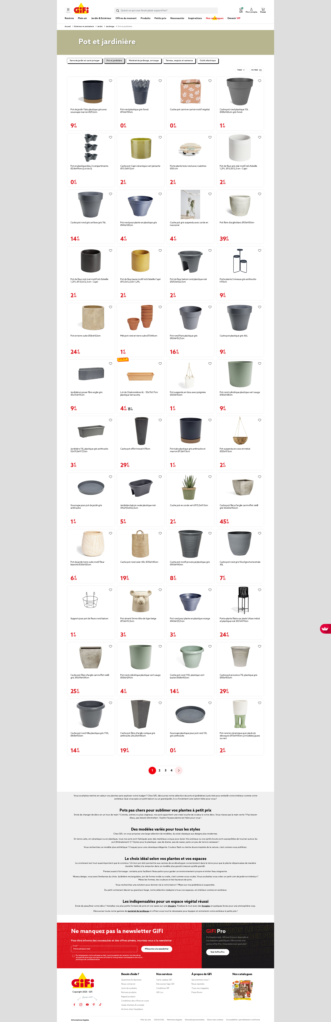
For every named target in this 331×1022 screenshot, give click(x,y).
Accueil (68, 27)
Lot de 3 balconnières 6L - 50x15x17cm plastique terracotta (139, 393)
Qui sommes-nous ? (200, 980)
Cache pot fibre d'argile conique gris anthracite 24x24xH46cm (137, 734)
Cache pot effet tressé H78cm (135, 449)
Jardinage (110, 27)
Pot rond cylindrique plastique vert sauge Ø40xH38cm (240, 393)
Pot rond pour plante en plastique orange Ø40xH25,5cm (190, 620)
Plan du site (146, 1020)
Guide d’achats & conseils (132, 1005)
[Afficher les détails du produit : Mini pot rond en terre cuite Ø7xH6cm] (140, 317)
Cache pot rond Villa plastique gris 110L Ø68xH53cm (89, 734)
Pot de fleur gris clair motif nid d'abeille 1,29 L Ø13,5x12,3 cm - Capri (238, 167)
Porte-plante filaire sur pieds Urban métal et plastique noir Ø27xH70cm (240, 620)
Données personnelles (194, 1020)
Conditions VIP (162, 988)
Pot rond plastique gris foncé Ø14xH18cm (134, 110)
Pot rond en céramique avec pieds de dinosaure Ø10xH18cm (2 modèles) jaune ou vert (240, 736)
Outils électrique (208, 61)
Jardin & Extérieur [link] (101, 18)
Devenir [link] (234, 18)
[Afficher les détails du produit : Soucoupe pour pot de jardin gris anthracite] (91, 487)
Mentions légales (174, 1020)
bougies (206, 906)
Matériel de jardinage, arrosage (144, 61)
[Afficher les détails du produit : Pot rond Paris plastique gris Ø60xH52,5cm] (190, 317)
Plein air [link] (82, 18)
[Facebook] (74, 1004)
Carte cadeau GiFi (164, 980)
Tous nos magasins (200, 988)
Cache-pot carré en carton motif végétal (190, 109)
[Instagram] (80, 1004)
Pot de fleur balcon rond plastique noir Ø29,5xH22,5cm (188, 280)
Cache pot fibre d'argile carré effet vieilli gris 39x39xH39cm (89, 676)
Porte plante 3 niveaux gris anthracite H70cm (238, 280)
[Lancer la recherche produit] (117, 10)
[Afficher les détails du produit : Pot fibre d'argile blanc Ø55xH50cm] (240, 204)
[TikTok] (100, 1004)
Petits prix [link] (160, 18)
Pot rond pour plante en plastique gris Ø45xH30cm (138, 224)
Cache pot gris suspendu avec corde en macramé (189, 224)
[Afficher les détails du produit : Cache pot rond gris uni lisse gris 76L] (91, 204)
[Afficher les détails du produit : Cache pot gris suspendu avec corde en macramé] (190, 204)
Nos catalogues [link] (214, 18)
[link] (145, 22)
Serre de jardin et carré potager (85, 61)
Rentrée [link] (69, 18)
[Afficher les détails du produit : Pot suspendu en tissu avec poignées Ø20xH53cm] (190, 374)
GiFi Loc (159, 992)
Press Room (196, 992)
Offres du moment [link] (126, 18)
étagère (172, 906)
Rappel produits (128, 997)
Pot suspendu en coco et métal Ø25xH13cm (235, 450)
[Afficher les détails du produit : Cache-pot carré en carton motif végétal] (190, 91)
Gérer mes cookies (215, 1020)
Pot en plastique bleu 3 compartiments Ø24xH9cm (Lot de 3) (89, 167)
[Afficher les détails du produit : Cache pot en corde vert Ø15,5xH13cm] (190, 487)
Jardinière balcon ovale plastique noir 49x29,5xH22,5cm (138, 506)
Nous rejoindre (197, 984)
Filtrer (254, 70)
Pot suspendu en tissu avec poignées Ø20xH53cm (188, 393)
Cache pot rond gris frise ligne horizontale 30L (240, 563)
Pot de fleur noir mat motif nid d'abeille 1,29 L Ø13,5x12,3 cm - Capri (89, 280)
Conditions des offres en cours (135, 1001)
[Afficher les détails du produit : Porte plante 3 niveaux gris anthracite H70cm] (240, 261)
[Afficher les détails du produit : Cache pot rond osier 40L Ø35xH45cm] (140, 543)
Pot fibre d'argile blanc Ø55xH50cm (237, 222)
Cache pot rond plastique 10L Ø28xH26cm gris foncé (234, 110)
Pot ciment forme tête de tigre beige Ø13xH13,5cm (138, 620)
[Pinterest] (93, 1004)
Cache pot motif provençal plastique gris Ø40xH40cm (190, 563)
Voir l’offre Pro (217, 952)
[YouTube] (87, 1004)
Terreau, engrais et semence (179, 61)
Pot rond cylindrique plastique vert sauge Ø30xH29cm (140, 676)
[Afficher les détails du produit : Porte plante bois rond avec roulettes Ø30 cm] (190, 147)
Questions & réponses (131, 980)
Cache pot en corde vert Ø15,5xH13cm (189, 505)
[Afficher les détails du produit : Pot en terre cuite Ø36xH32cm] (91, 317)
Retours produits (128, 992)
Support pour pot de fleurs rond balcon (89, 618)
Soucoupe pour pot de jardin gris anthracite (86, 506)
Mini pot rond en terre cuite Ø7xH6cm (138, 336)
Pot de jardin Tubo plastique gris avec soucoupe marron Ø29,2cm (88, 110)
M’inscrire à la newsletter (157, 949)
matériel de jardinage (138, 911)
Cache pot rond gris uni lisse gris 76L (88, 222)
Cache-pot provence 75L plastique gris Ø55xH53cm (238, 676)
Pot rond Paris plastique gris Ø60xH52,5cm (183, 337)
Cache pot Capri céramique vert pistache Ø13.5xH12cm (140, 167)
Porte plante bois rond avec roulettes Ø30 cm (188, 167)
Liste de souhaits (129, 988)
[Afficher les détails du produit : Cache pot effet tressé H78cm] (140, 430)
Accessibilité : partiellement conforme (243, 1020)
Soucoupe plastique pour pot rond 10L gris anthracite (188, 734)
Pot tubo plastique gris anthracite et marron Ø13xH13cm (187, 450)
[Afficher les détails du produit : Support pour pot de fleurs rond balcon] (91, 600)
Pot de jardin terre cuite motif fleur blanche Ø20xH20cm (87, 563)
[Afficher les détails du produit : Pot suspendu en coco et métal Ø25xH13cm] (240, 430)
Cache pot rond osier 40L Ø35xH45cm (139, 562)
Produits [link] (145, 18)
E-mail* (75, 946)
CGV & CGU (159, 1020)
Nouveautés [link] (177, 18)
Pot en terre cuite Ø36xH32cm (85, 336)
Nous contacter (128, 984)
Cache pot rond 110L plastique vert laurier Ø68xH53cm (187, 676)
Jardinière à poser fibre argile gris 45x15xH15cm (86, 393)
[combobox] (166, 11)
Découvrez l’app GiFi (165, 984)
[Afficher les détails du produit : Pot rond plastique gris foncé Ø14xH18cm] (140, 91)
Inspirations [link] (195, 18)
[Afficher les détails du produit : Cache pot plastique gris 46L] (240, 317)
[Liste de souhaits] (110, 81)
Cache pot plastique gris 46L (234, 336)
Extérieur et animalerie (84, 27)
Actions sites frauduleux (132, 1009)
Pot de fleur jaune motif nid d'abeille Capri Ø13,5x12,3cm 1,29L (140, 280)
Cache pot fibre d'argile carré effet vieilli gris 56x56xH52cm (239, 506)
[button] (241, 10)
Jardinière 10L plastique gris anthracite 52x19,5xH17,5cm (89, 450)
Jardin (100, 27)
